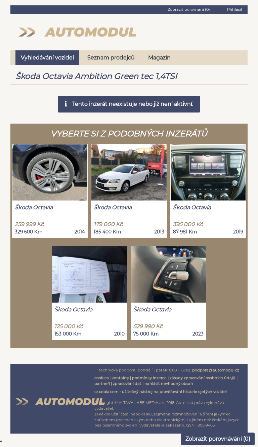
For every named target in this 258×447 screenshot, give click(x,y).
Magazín (159, 57)
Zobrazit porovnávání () (217, 439)
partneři (102, 383)
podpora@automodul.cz (215, 370)
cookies (101, 377)
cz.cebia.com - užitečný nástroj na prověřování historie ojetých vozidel (160, 391)
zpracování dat (127, 383)
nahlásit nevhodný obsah (168, 383)
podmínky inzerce (149, 377)
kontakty (120, 377)
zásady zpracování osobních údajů (202, 377)
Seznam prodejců (111, 57)
